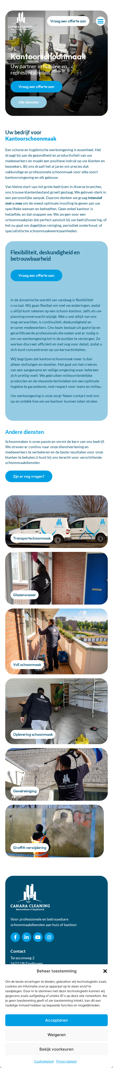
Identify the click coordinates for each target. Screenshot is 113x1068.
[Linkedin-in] (26, 937)
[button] (105, 971)
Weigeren (57, 1034)
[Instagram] (49, 937)
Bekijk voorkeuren (56, 1049)
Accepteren (56, 1020)
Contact (18, 950)
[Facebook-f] (15, 937)
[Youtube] (38, 937)
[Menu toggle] (100, 21)
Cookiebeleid (44, 1061)
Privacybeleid (66, 1061)
